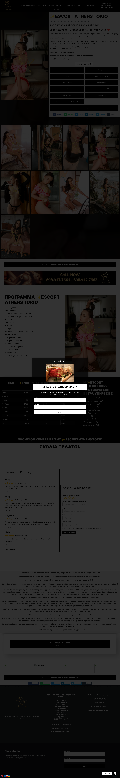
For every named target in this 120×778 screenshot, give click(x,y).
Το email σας (38, 397)
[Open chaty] (115, 773)
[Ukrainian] (9, 776)
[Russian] (7, 776)
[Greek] (5, 776)
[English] (2, 776)
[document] (60, 389)
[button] (85, 360)
